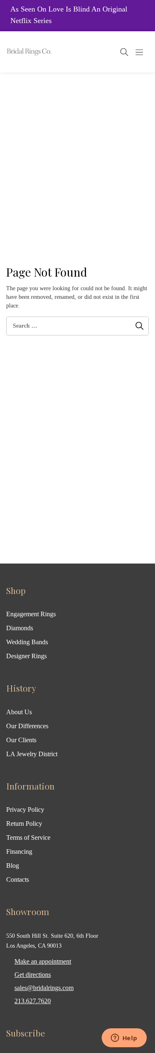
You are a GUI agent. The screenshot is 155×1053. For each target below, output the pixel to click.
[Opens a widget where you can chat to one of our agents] (124, 1038)
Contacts (17, 879)
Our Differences (27, 725)
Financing (19, 851)
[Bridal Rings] (17, 51)
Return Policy (24, 823)
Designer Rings (26, 655)
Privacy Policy (25, 809)
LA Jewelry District (31, 753)
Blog (12, 865)
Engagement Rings (31, 613)
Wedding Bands (27, 641)
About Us (19, 711)
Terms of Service (28, 837)
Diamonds (19, 627)
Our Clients (21, 739)
